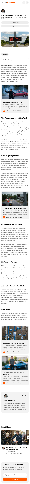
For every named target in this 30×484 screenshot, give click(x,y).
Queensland (5, 65)
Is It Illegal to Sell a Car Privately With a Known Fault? (16, 448)
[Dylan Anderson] (3, 11)
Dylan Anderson (7, 17)
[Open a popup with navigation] (2, 2)
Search (23, 2)
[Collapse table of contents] (3, 60)
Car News (5, 54)
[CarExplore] (9, 2)
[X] (23, 395)
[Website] (25, 395)
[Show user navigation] (27, 2)
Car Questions (18, 453)
